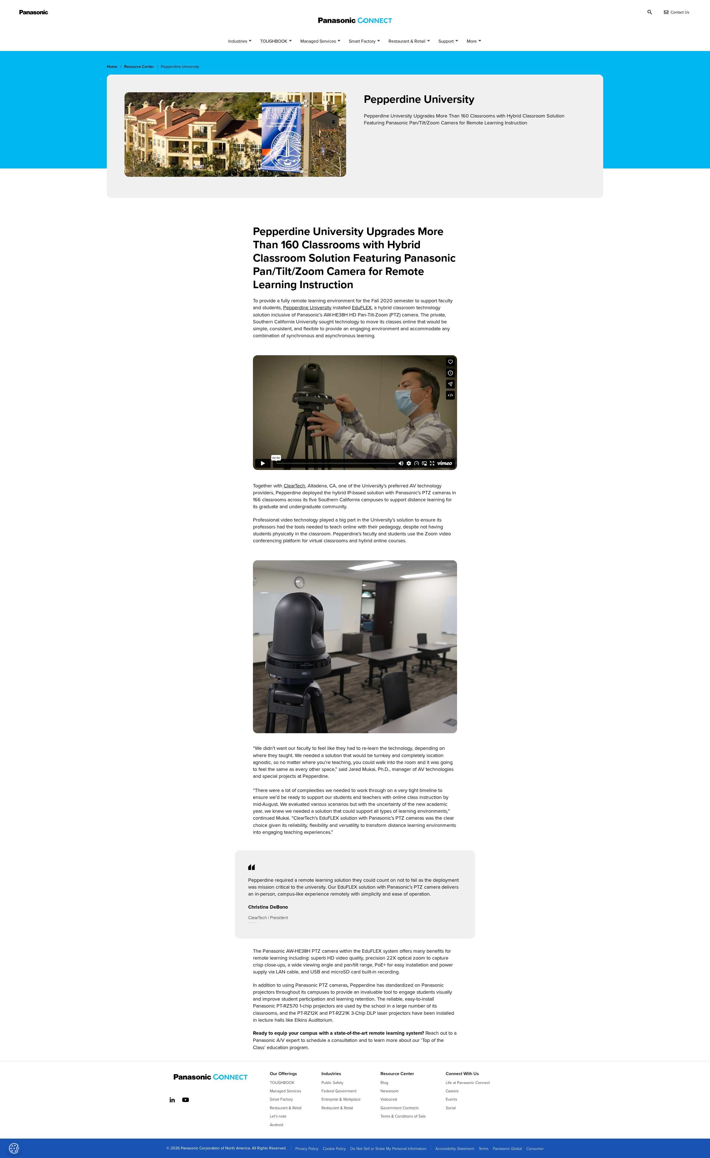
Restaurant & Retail (407, 41)
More (472, 41)
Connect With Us (462, 1074)
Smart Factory (362, 41)
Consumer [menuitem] (535, 1148)
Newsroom (390, 1090)
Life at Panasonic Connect (468, 1082)
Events (451, 1099)
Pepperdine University (307, 307)
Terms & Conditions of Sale (403, 1116)
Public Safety (332, 1082)
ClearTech (294, 485)
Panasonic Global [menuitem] (507, 1148)
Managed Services (318, 41)
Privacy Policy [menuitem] (306, 1148)
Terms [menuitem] (483, 1148)
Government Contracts (400, 1107)
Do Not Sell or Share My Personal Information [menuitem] (388, 1148)
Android (276, 1124)
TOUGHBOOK (273, 41)
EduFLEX (362, 307)
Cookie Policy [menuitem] (334, 1148)
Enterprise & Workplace (341, 1099)
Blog (384, 1082)
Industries (237, 41)
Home (112, 66)
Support (446, 41)
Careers (452, 1090)
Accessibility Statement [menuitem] (454, 1148)
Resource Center (397, 1074)
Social (451, 1107)
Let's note (278, 1116)
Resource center (139, 66)
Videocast (389, 1099)
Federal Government (338, 1090)
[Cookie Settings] (14, 1148)
